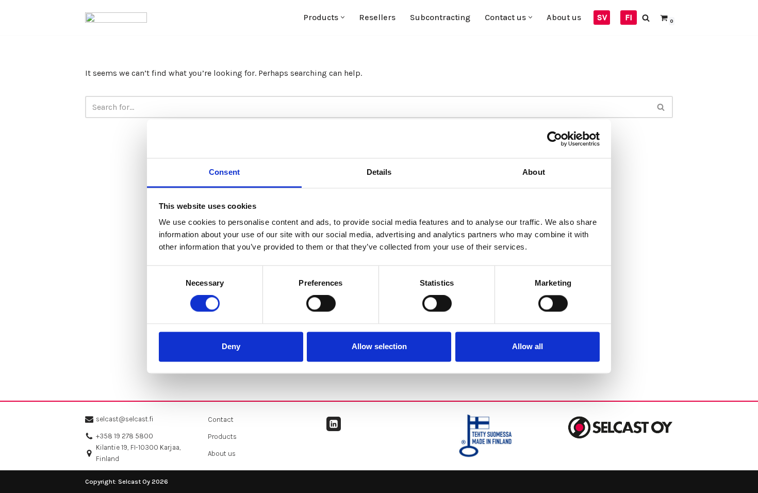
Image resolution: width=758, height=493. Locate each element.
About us (564, 17)
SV (602, 17)
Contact (221, 419)
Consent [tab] (224, 172)
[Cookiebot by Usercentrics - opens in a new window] (554, 138)
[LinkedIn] (333, 424)
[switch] (321, 303)
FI (628, 17)
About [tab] (533, 172)
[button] (342, 17)
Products (222, 436)
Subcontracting (440, 17)
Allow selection (379, 346)
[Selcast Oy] (116, 19)
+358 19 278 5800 (124, 436)
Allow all (527, 346)
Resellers (377, 17)
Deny (231, 346)
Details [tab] (379, 172)
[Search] (646, 18)
